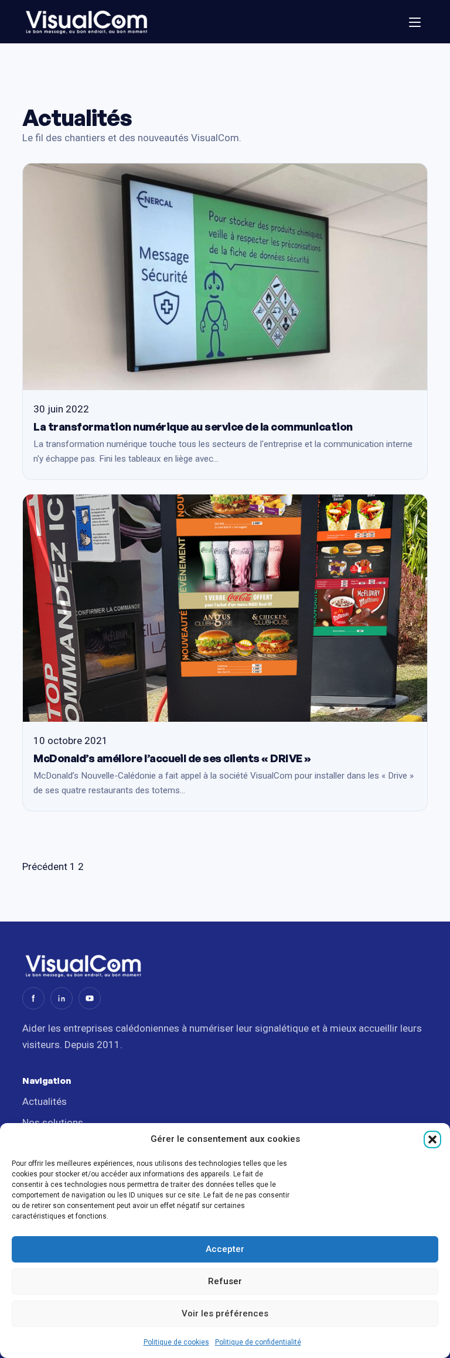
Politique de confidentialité (258, 1342)
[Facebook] (33, 998)
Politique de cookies (176, 1342)
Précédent (44, 866)
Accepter (225, 1249)
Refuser (225, 1281)
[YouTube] (90, 998)
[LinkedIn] (61, 998)
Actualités (44, 1101)
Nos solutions (52, 1122)
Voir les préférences (225, 1313)
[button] (432, 1139)
